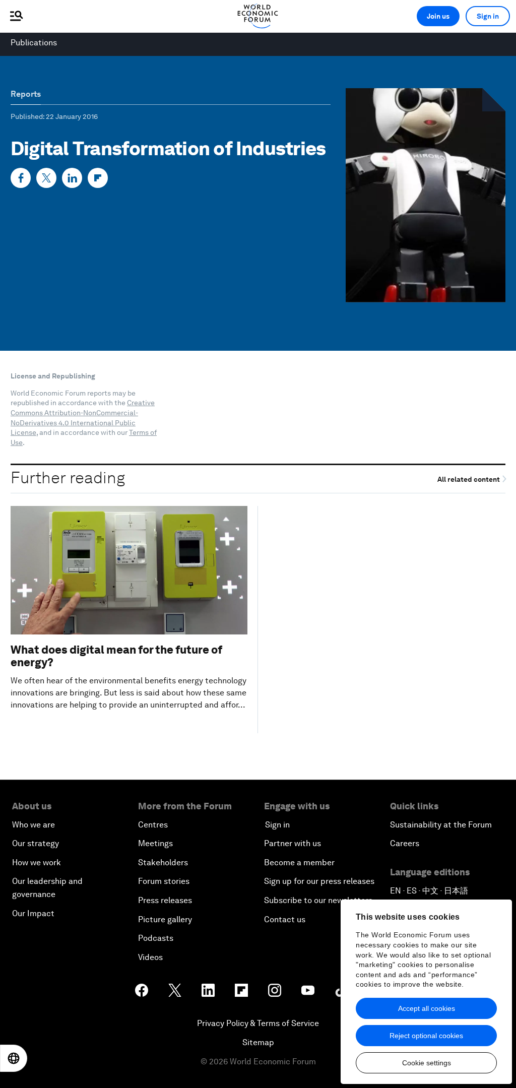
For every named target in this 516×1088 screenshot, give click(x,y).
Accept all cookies (426, 1008)
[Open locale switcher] (14, 1058)
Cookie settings (426, 1063)
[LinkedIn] (72, 178)
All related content (469, 479)
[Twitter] (46, 178)
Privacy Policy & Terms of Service (258, 1023)
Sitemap (258, 1042)
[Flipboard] (98, 178)
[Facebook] (21, 178)
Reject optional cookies (426, 1036)
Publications (34, 42)
